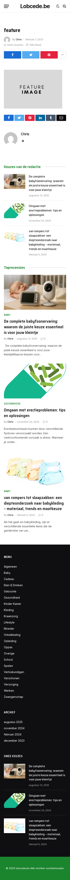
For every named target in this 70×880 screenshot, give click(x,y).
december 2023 (14, 740)
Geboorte (10, 591)
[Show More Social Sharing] (62, 55)
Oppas (8, 647)
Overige (9, 653)
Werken (9, 690)
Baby (7, 572)
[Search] (64, 6)
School (8, 659)
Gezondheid (12, 597)
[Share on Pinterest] (49, 55)
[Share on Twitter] (30, 55)
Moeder (9, 628)
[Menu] (6, 6)
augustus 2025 (13, 722)
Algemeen (10, 566)
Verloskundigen (14, 672)
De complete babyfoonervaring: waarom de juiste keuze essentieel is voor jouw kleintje (47, 183)
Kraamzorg (11, 616)
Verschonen (11, 678)
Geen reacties (15, 44)
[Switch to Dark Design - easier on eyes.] (57, 6)
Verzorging (11, 684)
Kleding (9, 610)
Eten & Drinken (13, 585)
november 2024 (14, 728)
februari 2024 (12, 734)
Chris (19, 39)
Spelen (8, 665)
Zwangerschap (13, 696)
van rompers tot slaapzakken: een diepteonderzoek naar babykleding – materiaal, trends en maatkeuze (45, 240)
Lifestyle (9, 622)
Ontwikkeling (12, 634)
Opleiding (10, 641)
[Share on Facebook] (12, 55)
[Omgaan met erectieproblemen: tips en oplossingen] (14, 210)
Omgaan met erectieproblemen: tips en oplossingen (45, 210)
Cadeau (9, 579)
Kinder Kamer (12, 603)
